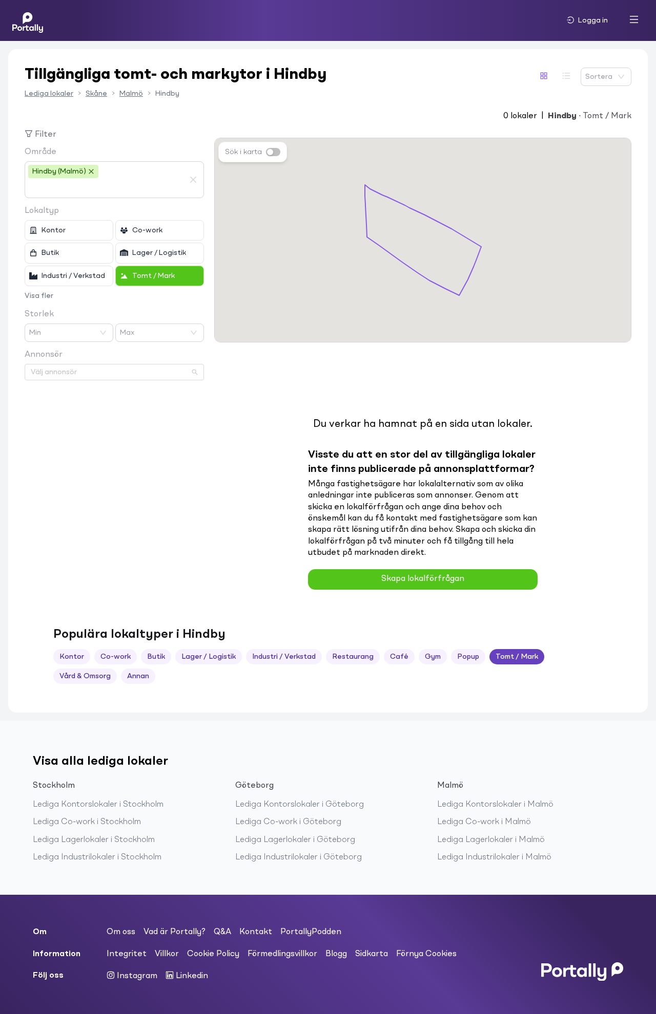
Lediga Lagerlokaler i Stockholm (94, 840)
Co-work (115, 656)
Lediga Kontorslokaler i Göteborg (299, 805)
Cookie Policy (213, 954)
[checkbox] (69, 230)
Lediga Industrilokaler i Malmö (494, 857)
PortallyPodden (310, 932)
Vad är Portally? (175, 932)
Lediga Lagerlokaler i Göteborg (295, 840)
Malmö (131, 93)
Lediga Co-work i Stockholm (87, 822)
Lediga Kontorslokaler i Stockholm (98, 805)
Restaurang (353, 656)
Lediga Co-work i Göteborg (288, 822)
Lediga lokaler (49, 93)
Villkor (167, 954)
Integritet (127, 954)
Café (399, 656)
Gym (433, 656)
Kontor (71, 656)
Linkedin (191, 976)
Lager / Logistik (208, 656)
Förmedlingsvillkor (282, 954)
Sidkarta (371, 954)
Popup (468, 656)
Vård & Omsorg (85, 676)
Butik (156, 656)
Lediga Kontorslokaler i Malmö (495, 805)
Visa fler (39, 295)
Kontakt (255, 932)
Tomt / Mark (517, 656)
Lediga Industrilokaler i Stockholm (97, 857)
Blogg (336, 954)
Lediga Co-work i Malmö (484, 822)
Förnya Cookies (426, 954)
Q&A (222, 932)
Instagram (136, 976)
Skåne (96, 93)
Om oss (121, 932)
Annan (138, 676)
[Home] (27, 20)
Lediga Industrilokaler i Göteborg (298, 857)
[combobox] (106, 188)
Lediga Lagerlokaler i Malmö (491, 840)
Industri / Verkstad (284, 656)
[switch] (273, 152)
